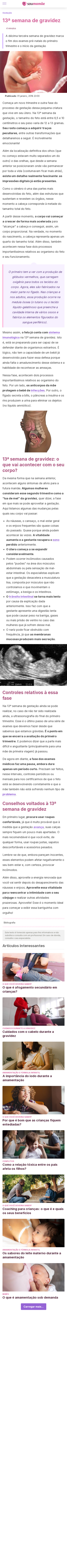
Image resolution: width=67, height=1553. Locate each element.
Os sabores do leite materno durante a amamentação (31, 1255)
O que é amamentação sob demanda (30, 1297)
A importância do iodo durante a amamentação (27, 1078)
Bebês (5, 1294)
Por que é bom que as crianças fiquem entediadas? (31, 1122)
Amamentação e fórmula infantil (21, 1072)
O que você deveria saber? (17, 984)
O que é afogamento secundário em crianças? (29, 989)
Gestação (7, 13)
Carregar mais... (34, 1306)
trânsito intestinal (21, 596)
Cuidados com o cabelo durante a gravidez (28, 1034)
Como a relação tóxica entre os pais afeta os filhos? (29, 1167)
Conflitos (8, 1161)
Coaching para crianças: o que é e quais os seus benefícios (33, 1211)
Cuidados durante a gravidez (18, 1028)
